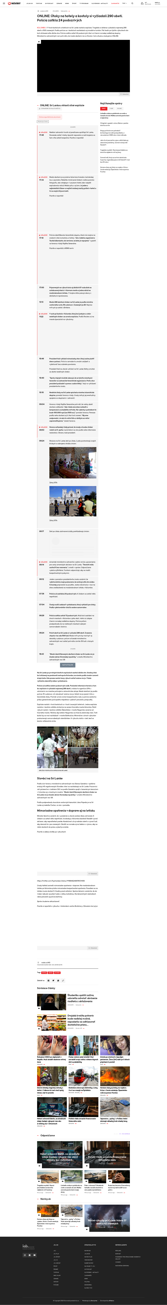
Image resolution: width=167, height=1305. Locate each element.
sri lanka (57, 972)
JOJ (55, 1250)
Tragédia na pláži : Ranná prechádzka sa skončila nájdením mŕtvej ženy (113, 151)
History (56, 1281)
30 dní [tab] (119, 108)
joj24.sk (87, 1253)
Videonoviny (88, 1260)
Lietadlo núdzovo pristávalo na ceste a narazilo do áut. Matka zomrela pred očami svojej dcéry (114, 116)
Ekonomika (88, 1285)
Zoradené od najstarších (50, 108)
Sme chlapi (57, 1275)
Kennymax (94, 1300)
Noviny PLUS (88, 1257)
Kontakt (118, 1253)
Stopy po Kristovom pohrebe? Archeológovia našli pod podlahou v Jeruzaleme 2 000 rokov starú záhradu (113, 133)
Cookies (118, 1262)
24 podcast (49, 3)
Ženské (56, 1269)
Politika (87, 1281)
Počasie (56, 1285)
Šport (74, 3)
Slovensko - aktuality (100, 3)
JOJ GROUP (57, 1263)
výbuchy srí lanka (43, 121)
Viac (123, 3)
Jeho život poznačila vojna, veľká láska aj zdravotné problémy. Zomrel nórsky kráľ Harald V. (114, 143)
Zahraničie (115, 3)
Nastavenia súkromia (122, 1265)
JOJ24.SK (29, 3)
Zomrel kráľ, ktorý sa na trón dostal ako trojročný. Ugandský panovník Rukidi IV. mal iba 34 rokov (115, 160)
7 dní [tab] (111, 108)
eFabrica (111, 1300)
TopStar (56, 1272)
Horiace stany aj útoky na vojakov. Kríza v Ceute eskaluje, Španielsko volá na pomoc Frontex (114, 170)
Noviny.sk (87, 1250)
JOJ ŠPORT (57, 1257)
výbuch (50, 972)
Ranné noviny (88, 1263)
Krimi (67, 3)
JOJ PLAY (56, 1253)
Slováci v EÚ (88, 1288)
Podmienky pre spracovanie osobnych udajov (127, 1258)
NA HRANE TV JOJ (89, 1266)
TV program (84, 3)
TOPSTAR (39, 3)
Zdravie (59, 3)
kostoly (44, 972)
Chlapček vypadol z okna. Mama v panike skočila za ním (114, 124)
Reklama (118, 1250)
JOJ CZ (56, 1260)
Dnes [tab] (104, 108)
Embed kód (125, 94)
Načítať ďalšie (67, 665)
